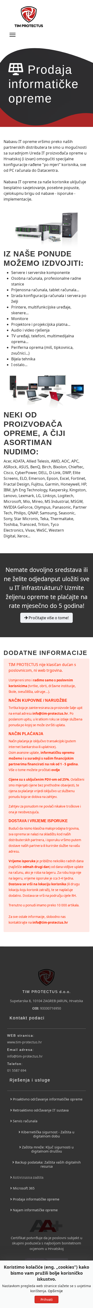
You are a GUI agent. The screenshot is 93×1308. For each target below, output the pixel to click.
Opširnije (55, 1291)
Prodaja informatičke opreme (35, 1199)
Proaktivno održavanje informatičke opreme (47, 1099)
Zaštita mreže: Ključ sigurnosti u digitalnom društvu (47, 1149)
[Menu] (13, 35)
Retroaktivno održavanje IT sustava (40, 1110)
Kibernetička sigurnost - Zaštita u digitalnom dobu (47, 1134)
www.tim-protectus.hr (24, 1042)
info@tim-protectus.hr (50, 713)
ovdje (55, 770)
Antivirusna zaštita (27, 1177)
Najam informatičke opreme (35, 1210)
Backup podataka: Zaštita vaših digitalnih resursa (47, 1164)
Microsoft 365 (23, 1188)
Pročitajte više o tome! (48, 617)
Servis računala (24, 1121)
